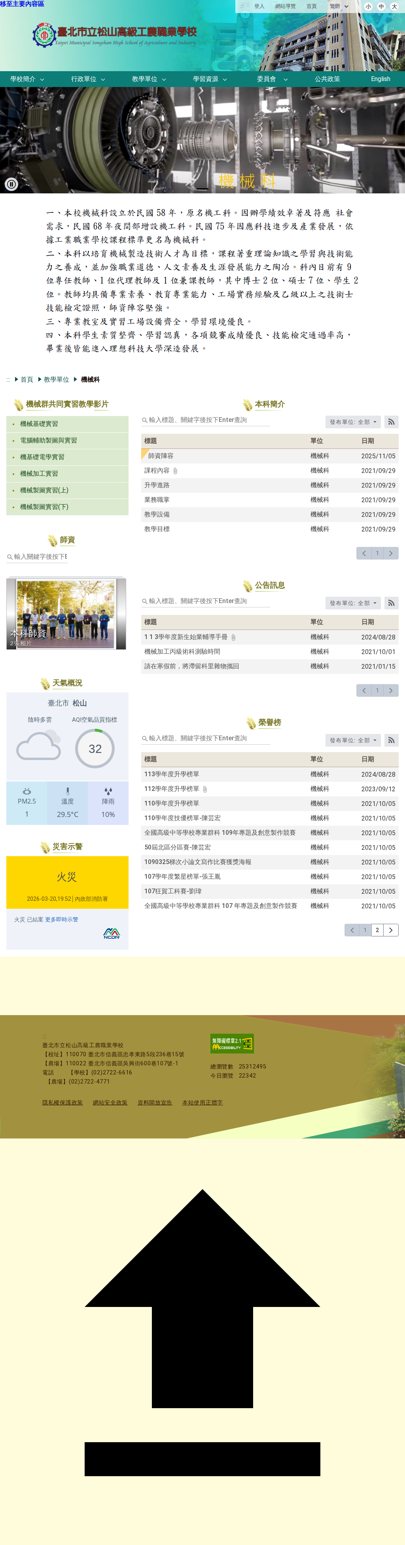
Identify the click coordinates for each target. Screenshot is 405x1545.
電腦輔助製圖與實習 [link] (48, 440)
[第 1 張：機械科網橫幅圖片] (202, 188)
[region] (67, 758)
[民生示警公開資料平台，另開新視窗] (112, 940)
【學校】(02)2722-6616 (100, 1072)
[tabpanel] (202, 282)
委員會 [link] (266, 79)
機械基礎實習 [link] (39, 423)
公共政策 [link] (327, 79)
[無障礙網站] (232, 1051)
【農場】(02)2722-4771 (77, 1081)
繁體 (335, 6)
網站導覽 (285, 6)
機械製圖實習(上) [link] (44, 490)
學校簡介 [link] (23, 79)
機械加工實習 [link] (39, 473)
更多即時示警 (61, 919)
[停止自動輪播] (11, 184)
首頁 (312, 6)
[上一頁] (364, 553)
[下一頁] (391, 553)
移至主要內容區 (22, 4)
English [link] (380, 79)
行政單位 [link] (84, 79)
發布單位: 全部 (351, 422)
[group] (202, 140)
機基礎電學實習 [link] (42, 457)
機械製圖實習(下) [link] (44, 507)
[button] (42, 80)
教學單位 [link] (144, 79)
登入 (259, 6)
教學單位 (56, 379)
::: (242, 6)
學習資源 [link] (205, 79)
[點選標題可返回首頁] (115, 44)
